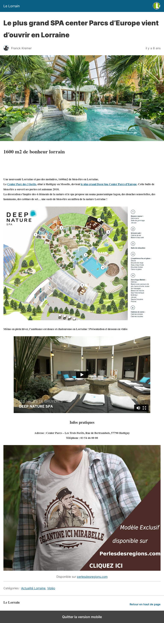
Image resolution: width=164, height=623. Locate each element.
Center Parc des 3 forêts (21, 184)
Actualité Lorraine (33, 588)
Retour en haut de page (145, 604)
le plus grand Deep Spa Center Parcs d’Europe (109, 184)
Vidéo (51, 588)
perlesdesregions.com (92, 576)
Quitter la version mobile (82, 617)
